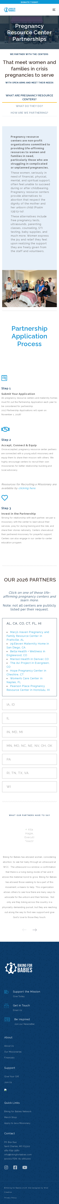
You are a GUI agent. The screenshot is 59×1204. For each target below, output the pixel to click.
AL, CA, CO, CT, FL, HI (24, 623)
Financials (9, 1057)
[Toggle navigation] (46, 10)
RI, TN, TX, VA (18, 773)
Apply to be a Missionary (17, 1123)
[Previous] (24, 930)
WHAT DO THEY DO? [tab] (29, 106)
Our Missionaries (13, 1052)
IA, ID (11, 704)
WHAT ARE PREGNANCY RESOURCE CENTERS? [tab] (29, 97)
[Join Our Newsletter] (29, 1021)
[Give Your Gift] (29, 994)
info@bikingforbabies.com (18, 1154)
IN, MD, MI (15, 732)
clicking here (27, 488)
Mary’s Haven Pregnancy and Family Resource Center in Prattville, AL (28, 636)
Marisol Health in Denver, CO (29, 659)
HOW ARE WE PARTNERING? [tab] (29, 112)
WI (9, 786)
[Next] (34, 930)
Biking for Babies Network (17, 1111)
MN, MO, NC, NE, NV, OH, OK (29, 746)
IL (8, 718)
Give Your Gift (11, 1076)
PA (9, 759)
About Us (9, 1046)
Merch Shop (10, 1117)
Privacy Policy (10, 1198)
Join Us (8, 1082)
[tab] (29, 623)
